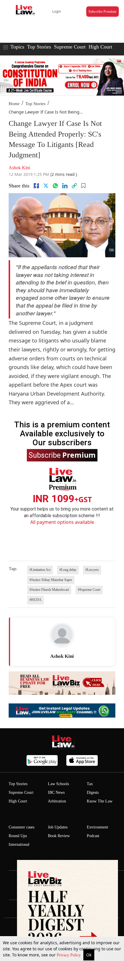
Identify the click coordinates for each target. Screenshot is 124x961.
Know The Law (99, 801)
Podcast (93, 836)
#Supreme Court (89, 590)
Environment (97, 827)
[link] (74, 185)
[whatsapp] (55, 185)
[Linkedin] (64, 185)
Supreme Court (70, 47)
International (19, 844)
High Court (100, 47)
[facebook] (36, 185)
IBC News (56, 792)
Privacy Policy (69, 955)
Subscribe (62, 455)
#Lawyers (92, 570)
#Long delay (67, 570)
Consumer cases (21, 827)
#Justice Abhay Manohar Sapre (50, 580)
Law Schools (58, 784)
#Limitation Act (39, 570)
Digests (93, 792)
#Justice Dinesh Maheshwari (49, 590)
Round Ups (18, 836)
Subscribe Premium (103, 12)
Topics (17, 47)
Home (14, 103)
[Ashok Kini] (62, 634)
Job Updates (57, 827)
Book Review (59, 836)
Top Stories (39, 47)
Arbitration (57, 801)
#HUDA (35, 600)
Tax (90, 784)
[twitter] (45, 185)
